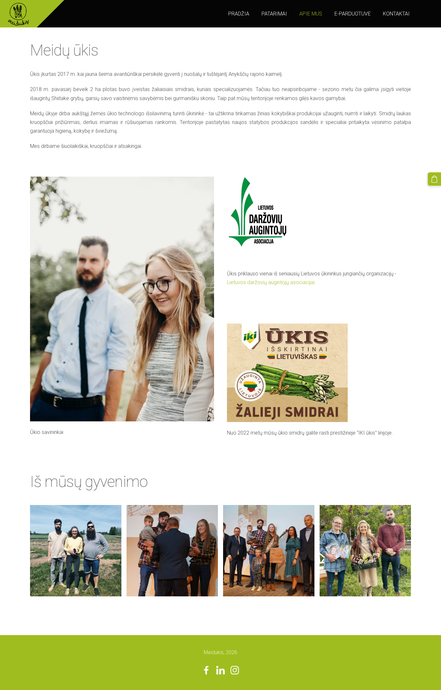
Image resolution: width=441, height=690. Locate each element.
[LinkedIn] (220, 670)
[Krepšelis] (434, 179)
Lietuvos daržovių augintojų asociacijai (270, 282)
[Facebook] (206, 670)
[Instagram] (234, 670)
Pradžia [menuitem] (238, 14)
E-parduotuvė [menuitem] (352, 14)
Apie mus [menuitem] (310, 14)
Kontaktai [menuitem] (396, 14)
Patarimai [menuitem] (274, 14)
